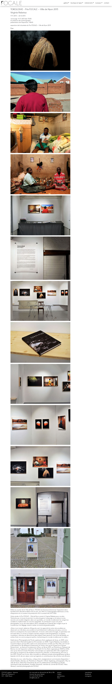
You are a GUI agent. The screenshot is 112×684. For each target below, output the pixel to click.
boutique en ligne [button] (76, 3)
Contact (106, 3)
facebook (88, 674)
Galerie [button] (66, 3)
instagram (88, 676)
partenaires (61, 676)
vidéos (59, 674)
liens (58, 678)
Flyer (12, 28)
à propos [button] (98, 3)
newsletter (88, 672)
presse (59, 672)
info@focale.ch (34, 678)
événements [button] (89, 3)
